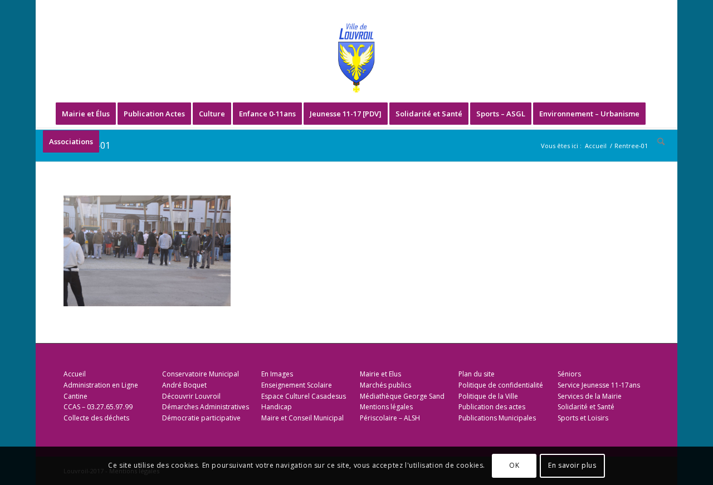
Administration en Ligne (101, 385)
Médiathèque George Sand (402, 396)
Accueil (75, 374)
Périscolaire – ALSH (390, 418)
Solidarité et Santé (586, 406)
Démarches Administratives (205, 406)
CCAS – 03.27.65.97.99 (98, 406)
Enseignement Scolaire (296, 385)
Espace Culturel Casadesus (303, 396)
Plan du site (476, 374)
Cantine (75, 396)
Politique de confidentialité (500, 385)
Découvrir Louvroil (191, 396)
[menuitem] (85, 114)
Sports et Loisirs (583, 418)
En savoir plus (572, 466)
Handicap (276, 406)
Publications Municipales (497, 418)
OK (514, 466)
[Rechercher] (657, 141)
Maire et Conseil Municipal (302, 418)
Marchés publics (385, 385)
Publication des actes (491, 406)
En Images (277, 374)
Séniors (569, 374)
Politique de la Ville (488, 396)
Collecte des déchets (96, 418)
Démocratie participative (201, 418)
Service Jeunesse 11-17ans (599, 385)
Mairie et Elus (380, 374)
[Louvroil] (356, 58)
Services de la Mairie (590, 396)
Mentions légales (386, 406)
